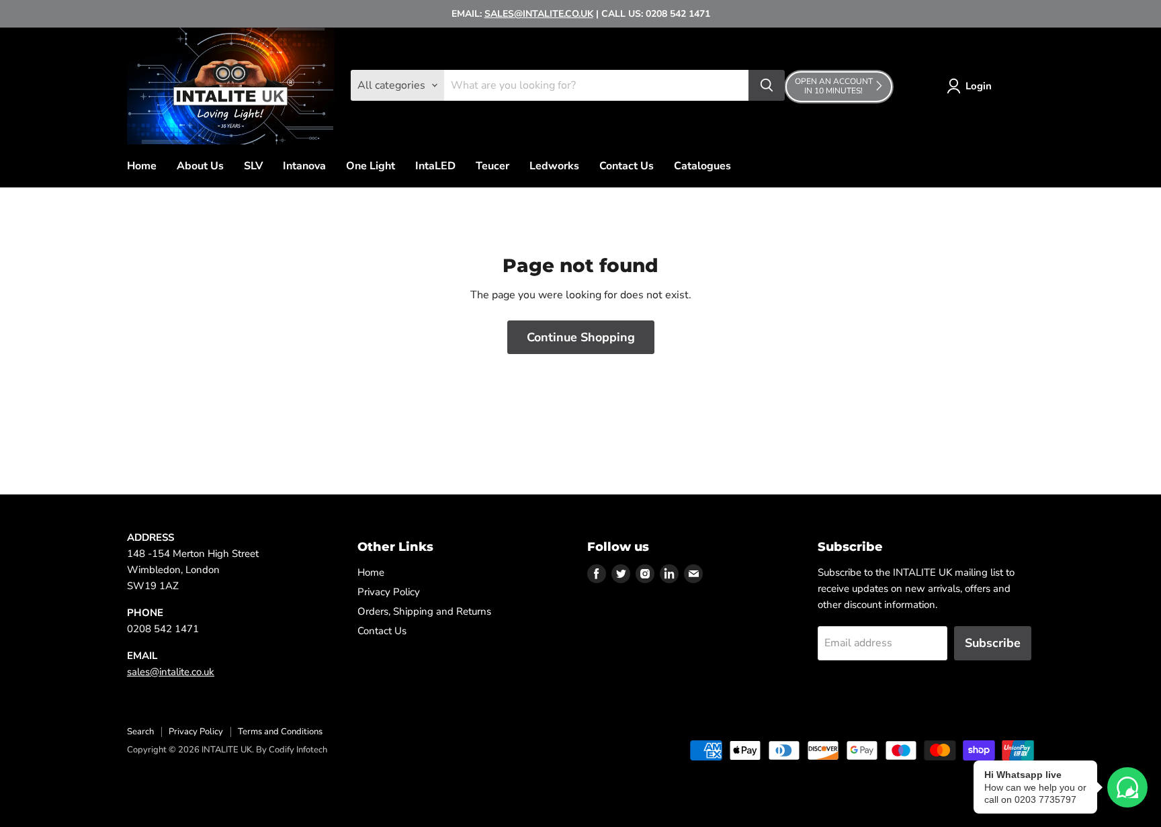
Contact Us (626, 166)
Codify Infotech (298, 750)
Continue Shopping (581, 337)
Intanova (304, 166)
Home (142, 166)
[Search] (766, 85)
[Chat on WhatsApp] (1127, 787)
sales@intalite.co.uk (170, 672)
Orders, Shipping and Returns (424, 611)
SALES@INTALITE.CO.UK (538, 13)
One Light (370, 166)
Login (978, 86)
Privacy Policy (388, 592)
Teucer (492, 166)
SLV (253, 166)
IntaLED (435, 166)
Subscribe (993, 643)
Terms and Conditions (280, 732)
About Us (200, 166)
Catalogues (702, 166)
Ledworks (554, 166)
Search (140, 732)
